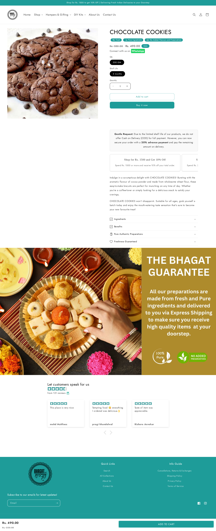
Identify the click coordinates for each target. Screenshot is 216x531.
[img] (109, 389)
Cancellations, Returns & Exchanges (174, 470)
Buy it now (142, 105)
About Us (107, 480)
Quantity (113, 80)
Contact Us (108, 486)
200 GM (117, 62)
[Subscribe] (57, 503)
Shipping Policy (174, 475)
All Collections (107, 475)
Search (107, 470)
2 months (117, 73)
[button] (38, 14)
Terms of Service (176, 486)
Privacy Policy (174, 480)
